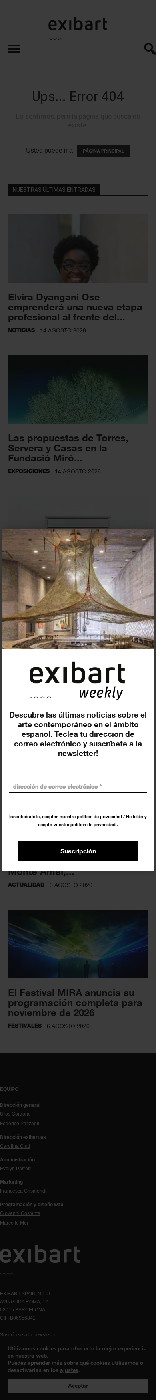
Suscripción (78, 851)
